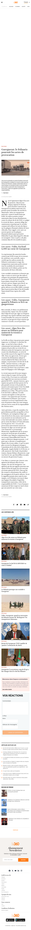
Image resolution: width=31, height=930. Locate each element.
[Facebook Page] (9, 870)
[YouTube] (15, 870)
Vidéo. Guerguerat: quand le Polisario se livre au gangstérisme (15, 302)
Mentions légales (4, 910)
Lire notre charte (7, 689)
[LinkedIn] (18, 870)
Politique (11, 6)
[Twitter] (12, 870)
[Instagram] (21, 870)
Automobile (3, 887)
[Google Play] (20, 919)
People (2, 888)
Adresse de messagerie (10, 724)
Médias (2, 885)
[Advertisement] (15, 76)
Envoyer (23, 859)
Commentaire (7, 701)
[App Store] (10, 919)
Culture (2, 883)
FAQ (2, 904)
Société (23, 6)
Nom (4, 718)
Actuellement (4, 6)
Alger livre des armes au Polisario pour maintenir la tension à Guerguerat (13, 331)
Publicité (3, 898)
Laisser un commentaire (15, 732)
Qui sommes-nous (5, 896)
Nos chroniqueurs (5, 892)
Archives (3, 899)
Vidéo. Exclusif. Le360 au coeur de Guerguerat (15, 247)
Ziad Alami (5, 192)
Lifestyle (3, 890)
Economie (17, 6)
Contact (3, 905)
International (3, 882)
